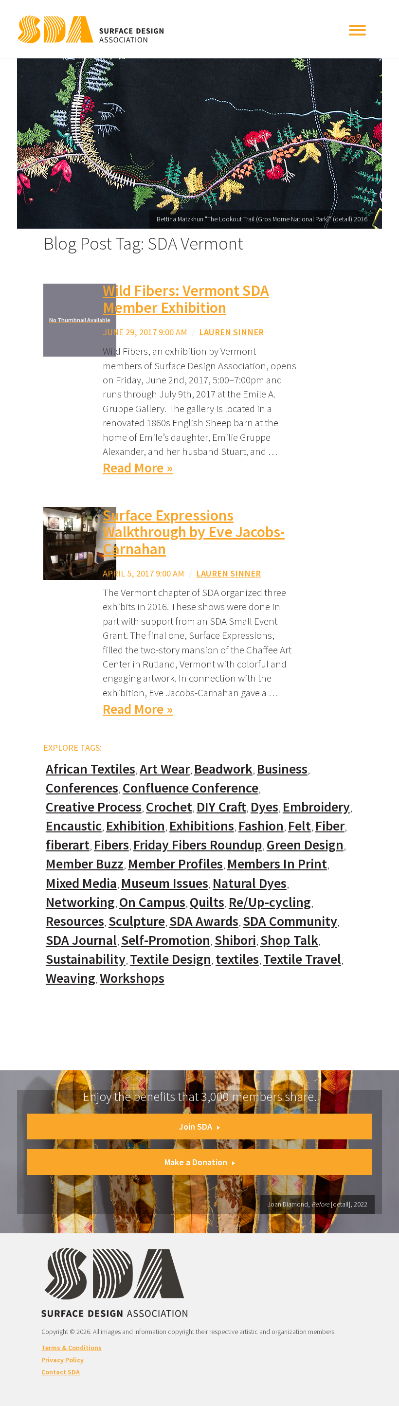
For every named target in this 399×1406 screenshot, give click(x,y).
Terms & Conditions (71, 1347)
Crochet (169, 806)
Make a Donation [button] (195, 1162)
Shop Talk (289, 940)
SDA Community (290, 921)
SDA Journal (81, 940)
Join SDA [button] (195, 1126)
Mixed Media (81, 883)
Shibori (235, 940)
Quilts (207, 902)
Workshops (132, 978)
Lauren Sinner (231, 332)
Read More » (138, 467)
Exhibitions (201, 825)
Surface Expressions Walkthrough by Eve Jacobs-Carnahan (194, 532)
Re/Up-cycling (270, 902)
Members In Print (277, 863)
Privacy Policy (62, 1359)
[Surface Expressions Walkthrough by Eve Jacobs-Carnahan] (79, 542)
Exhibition (135, 825)
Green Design (305, 844)
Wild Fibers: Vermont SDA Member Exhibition (186, 299)
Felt (299, 825)
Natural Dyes (250, 883)
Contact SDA (60, 1372)
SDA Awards (203, 921)
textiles (237, 959)
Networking (80, 902)
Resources (75, 921)
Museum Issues (164, 883)
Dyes (264, 806)
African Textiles (90, 768)
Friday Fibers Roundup (197, 844)
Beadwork (223, 768)
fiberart (68, 844)
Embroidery (316, 806)
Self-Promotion (165, 940)
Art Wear (165, 768)
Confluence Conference (190, 787)
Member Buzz (85, 863)
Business (282, 768)
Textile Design (170, 959)
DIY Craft (221, 806)
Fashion (261, 825)
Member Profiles (175, 863)
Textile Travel (302, 959)
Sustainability (86, 959)
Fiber (330, 825)
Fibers (111, 844)
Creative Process (94, 806)
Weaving (70, 978)
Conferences (82, 787)
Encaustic (74, 825)
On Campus (152, 902)
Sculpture (137, 921)
